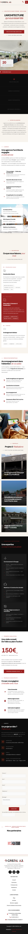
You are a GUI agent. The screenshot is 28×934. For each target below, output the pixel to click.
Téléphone (4, 791)
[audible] (5, 692)
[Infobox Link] (12, 742)
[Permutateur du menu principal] (26, 2)
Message (4, 797)
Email (3, 785)
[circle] (4, 173)
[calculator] (5, 710)
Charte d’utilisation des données (14, 905)
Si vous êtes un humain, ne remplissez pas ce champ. (14, 812)
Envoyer (14, 808)
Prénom (4, 773)
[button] (23, 1)
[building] (5, 701)
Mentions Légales (14, 903)
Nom (3, 779)
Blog (14, 898)
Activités (14, 900)
